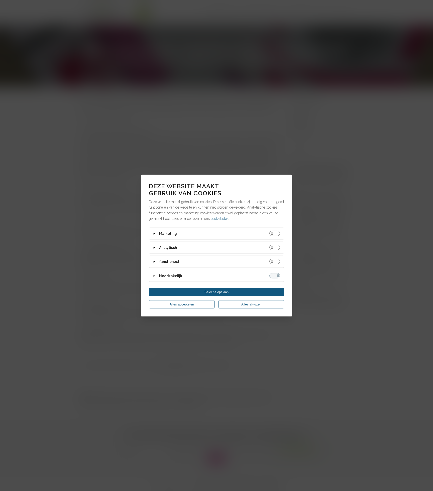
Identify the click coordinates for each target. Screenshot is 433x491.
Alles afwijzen (251, 304)
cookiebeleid (220, 219)
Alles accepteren (182, 304)
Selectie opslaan (216, 292)
